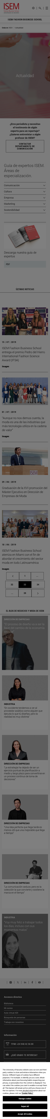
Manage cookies (25, 1098)
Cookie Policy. (27, 1093)
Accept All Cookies (25, 1114)
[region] (25, 1090)
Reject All (25, 1106)
